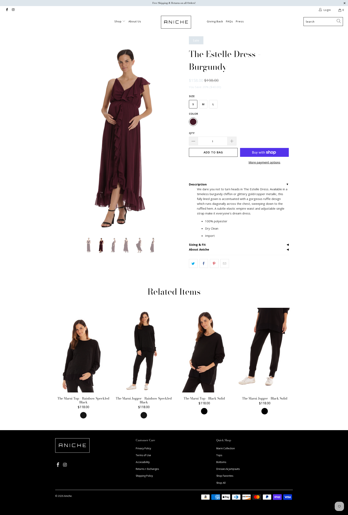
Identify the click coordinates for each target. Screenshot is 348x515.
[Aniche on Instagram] (13, 10)
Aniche (68, 496)
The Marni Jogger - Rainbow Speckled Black (144, 350)
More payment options (264, 162)
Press (240, 21)
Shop (118, 21)
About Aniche (199, 249)
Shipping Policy (144, 476)
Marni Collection (225, 448)
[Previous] (62, 133)
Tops (219, 455)
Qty (192, 133)
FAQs (229, 21)
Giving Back (215, 21)
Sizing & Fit (197, 244)
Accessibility (143, 462)
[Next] (178, 133)
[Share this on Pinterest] (214, 263)
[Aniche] (176, 22)
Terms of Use (143, 455)
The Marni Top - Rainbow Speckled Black (83, 350)
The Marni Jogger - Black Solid (264, 350)
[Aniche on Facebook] (6, 10)
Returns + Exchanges (147, 469)
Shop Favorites (224, 476)
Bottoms (221, 462)
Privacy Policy (143, 448)
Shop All (221, 483)
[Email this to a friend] (224, 263)
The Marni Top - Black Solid (204, 350)
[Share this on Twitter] (193, 263)
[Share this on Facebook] (203, 263)
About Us (134, 21)
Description (198, 184)
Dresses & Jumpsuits (228, 469)
